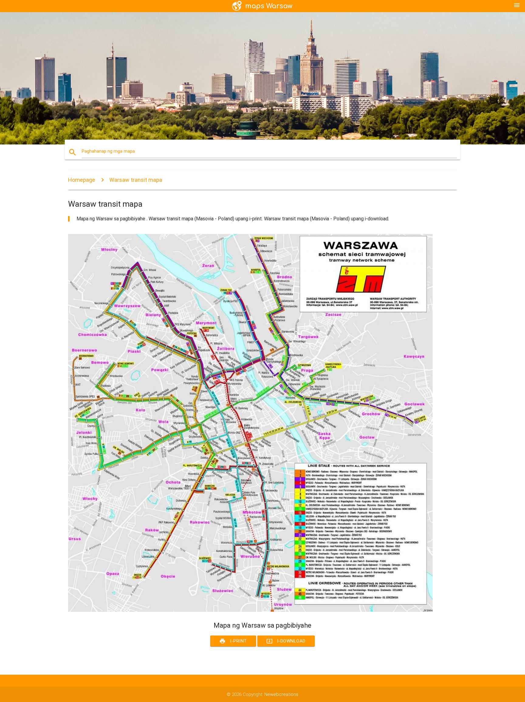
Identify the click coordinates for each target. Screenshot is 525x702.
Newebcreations (281, 694)
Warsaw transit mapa (135, 180)
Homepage (81, 180)
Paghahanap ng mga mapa (108, 151)
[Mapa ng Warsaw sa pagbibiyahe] (250, 610)
